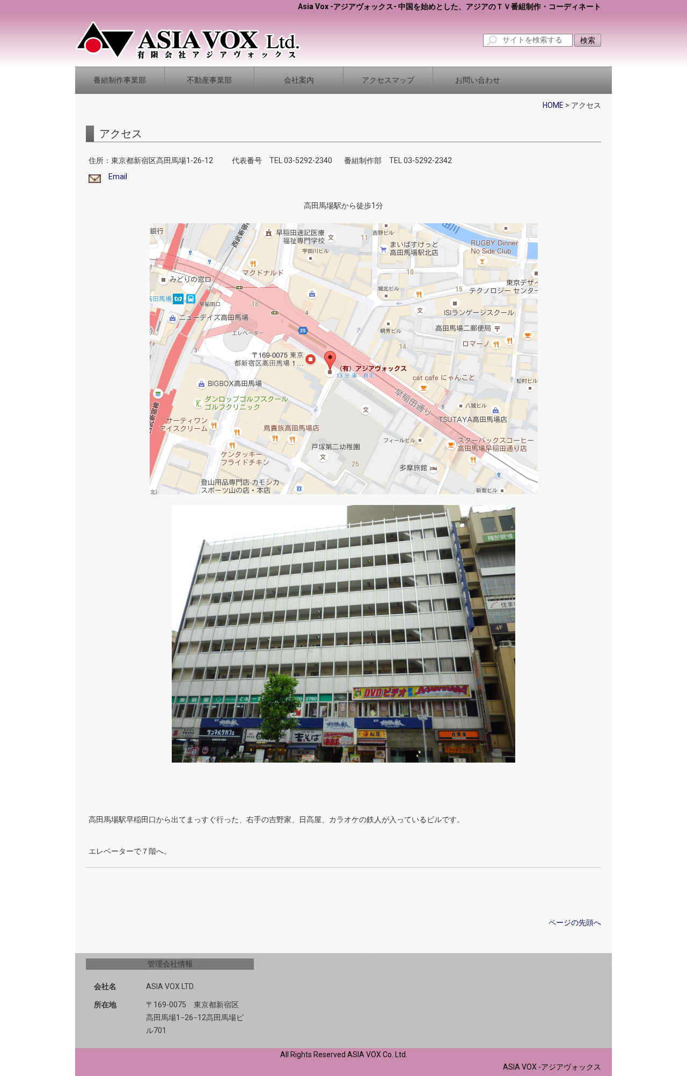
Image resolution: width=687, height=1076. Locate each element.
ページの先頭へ (575, 922)
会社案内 (299, 80)
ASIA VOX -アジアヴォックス (552, 1067)
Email (114, 176)
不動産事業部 (209, 80)
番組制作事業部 (119, 80)
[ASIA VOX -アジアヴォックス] (188, 39)
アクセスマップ (388, 80)
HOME (553, 105)
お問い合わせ (477, 80)
